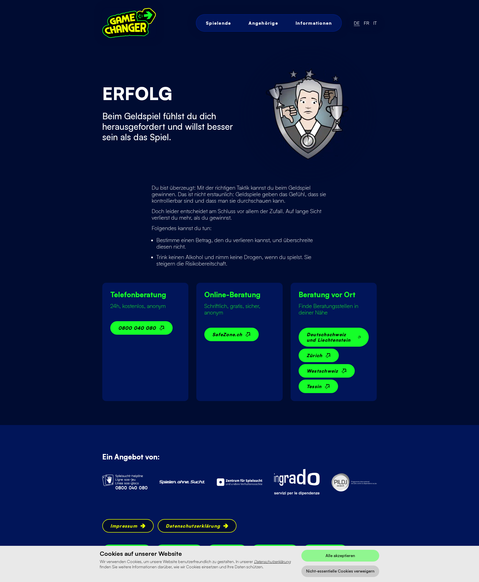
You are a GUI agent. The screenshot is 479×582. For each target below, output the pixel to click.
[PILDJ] (354, 482)
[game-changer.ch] (129, 23)
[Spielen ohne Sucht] (182, 482)
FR (366, 23)
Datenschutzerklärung (272, 561)
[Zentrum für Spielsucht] (239, 482)
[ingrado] (297, 482)
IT (375, 23)
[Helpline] (125, 482)
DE (357, 23)
